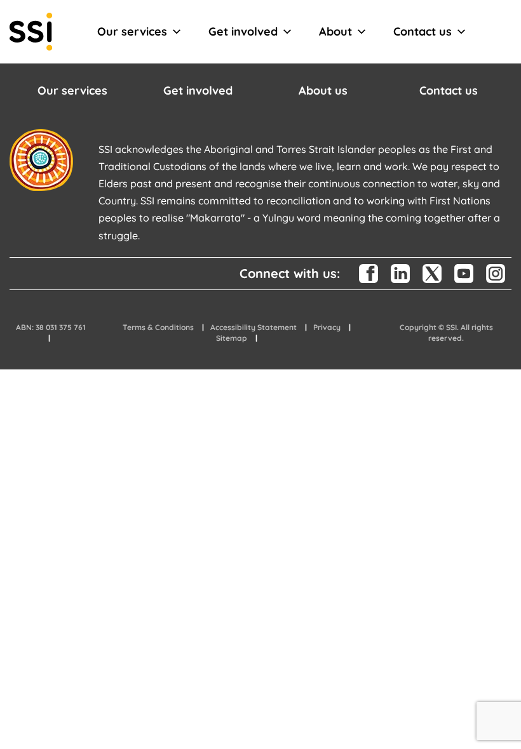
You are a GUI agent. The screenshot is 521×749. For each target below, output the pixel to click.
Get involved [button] (198, 90)
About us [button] (323, 90)
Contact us (422, 31)
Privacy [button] (327, 327)
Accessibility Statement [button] (253, 327)
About (335, 31)
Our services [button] (72, 90)
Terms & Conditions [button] (158, 327)
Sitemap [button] (231, 338)
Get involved (243, 31)
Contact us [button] (448, 90)
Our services (132, 31)
